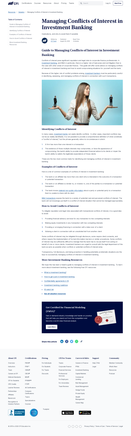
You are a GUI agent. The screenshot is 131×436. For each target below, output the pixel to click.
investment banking (49, 63)
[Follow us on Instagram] (73, 426)
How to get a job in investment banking (59, 277)
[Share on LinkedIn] (61, 342)
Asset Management (82, 386)
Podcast (112, 373)
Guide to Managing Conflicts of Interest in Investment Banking (20, 25)
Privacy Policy (89, 426)
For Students (46, 366)
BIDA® (27, 377)
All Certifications (30, 387)
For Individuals (46, 363)
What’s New (113, 366)
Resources (47, 3)
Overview (11, 363)
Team (10, 370)
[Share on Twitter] (71, 342)
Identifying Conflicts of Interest (20, 30)
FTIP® (27, 384)
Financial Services (65, 370)
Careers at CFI (13, 373)
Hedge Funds (80, 390)
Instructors (11, 366)
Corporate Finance (65, 366)
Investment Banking (82, 370)
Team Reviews (64, 386)
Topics (27, 397)
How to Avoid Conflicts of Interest (21, 38)
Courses (37, 3)
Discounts (45, 373)
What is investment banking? (55, 272)
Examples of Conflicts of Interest (20, 34)
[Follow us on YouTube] (80, 426)
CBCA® (27, 373)
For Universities (64, 383)
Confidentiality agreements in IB (56, 281)
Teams (71, 3)
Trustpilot (46, 409)
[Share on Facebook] (66, 342)
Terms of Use (99, 426)
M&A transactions (49, 198)
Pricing (63, 3)
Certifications (27, 3)
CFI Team (53, 41)
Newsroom (11, 398)
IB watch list (49, 289)
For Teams (45, 370)
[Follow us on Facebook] (76, 426)
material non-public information (71, 190)
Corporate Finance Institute (13, 3)
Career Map (80, 403)
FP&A (77, 366)
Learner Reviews (14, 387)
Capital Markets (81, 373)
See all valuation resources (55, 294)
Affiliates (11, 395)
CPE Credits (12, 384)
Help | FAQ (96, 363)
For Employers (63, 379)
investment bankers (92, 73)
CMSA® (27, 370)
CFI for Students (13, 380)
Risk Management (82, 383)
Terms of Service (112, 426)
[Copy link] (81, 342)
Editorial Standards (14, 377)
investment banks (61, 134)
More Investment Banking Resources (18, 43)
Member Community (116, 363)
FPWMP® (28, 380)
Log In (108, 3)
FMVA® (27, 363)
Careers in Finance (82, 363)
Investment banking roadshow (56, 285)
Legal (94, 366)
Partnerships (12, 391)
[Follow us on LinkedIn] (69, 426)
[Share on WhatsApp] (76, 342)
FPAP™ (27, 366)
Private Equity (80, 393)
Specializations (30, 400)
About (56, 3)
